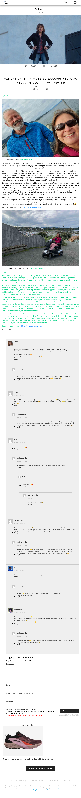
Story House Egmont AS (40, 790)
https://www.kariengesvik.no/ (33, 207)
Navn (8, 685)
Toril (16, 342)
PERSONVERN (35, 781)
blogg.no (58, 788)
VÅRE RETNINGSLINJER (19, 781)
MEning (40, 10)
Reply (16, 360)
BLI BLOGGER (65, 781)
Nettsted (9, 701)
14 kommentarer (40, 87)
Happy (16, 567)
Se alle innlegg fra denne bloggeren (40, 768)
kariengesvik (22, 369)
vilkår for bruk (72, 715)
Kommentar (11, 664)
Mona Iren (18, 609)
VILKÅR (43, 781)
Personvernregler (65, 715)
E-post (23, 693)
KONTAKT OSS (53, 781)
